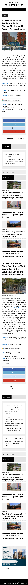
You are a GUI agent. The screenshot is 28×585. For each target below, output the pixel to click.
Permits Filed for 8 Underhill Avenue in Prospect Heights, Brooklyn (13, 214)
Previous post (10, 138)
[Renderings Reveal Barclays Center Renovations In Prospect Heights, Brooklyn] (14, 247)
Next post (19, 138)
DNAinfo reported (20, 308)
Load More (14, 574)
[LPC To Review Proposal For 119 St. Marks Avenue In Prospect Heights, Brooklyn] (14, 188)
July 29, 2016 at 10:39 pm (16, 438)
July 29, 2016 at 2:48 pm (15, 405)
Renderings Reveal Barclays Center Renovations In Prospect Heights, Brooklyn (13, 253)
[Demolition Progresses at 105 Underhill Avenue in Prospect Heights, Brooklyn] (14, 227)
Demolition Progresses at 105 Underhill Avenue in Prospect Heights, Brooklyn (14, 234)
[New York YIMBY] (14, 4)
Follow (4, 90)
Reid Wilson (6, 53)
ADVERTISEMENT (6, 568)
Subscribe (5, 83)
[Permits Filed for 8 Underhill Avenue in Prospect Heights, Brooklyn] (14, 208)
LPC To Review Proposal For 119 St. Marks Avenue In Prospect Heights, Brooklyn (12, 195)
